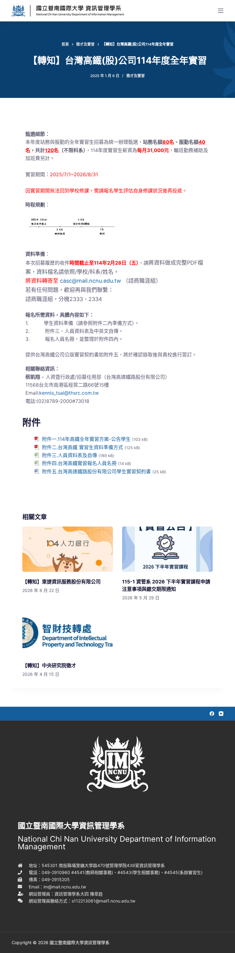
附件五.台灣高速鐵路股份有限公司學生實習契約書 (96, 471)
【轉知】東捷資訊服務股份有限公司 (61, 582)
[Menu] (220, 10)
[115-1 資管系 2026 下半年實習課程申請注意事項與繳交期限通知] (167, 549)
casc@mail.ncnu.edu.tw (90, 280)
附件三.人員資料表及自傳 (69, 455)
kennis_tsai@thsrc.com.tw (69, 393)
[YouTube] (221, 713)
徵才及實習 (135, 75)
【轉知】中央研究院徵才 (49, 665)
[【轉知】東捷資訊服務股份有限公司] (67, 549)
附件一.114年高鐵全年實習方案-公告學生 (86, 439)
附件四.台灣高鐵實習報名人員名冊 (79, 463)
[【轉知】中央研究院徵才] (67, 633)
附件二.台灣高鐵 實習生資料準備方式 (82, 447)
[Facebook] (212, 713)
